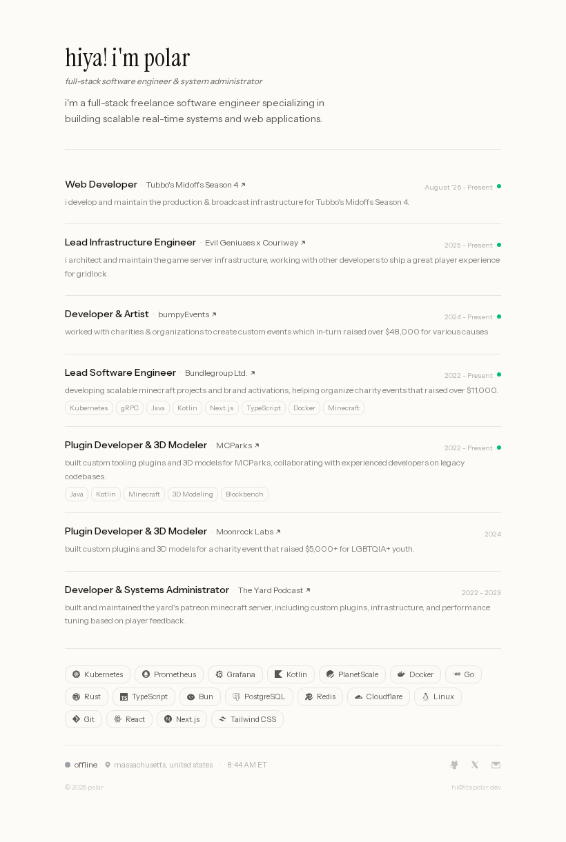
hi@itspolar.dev (476, 787)
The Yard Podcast (270, 590)
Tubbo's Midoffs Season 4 (192, 184)
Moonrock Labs (244, 531)
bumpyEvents (183, 314)
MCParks (234, 445)
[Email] (496, 765)
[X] (475, 765)
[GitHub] (454, 765)
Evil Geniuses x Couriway (251, 242)
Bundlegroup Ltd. (216, 373)
